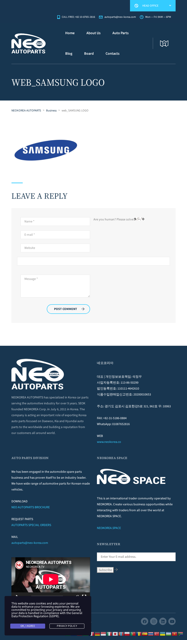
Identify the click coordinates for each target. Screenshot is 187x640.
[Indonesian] (103, 633)
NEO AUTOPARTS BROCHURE (30, 507)
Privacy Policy (67, 626)
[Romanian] (139, 633)
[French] (92, 633)
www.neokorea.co (109, 442)
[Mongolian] (121, 633)
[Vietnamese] (175, 633)
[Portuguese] (133, 633)
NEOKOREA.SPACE (109, 528)
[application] (50, 579)
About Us (93, 33)
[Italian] (109, 633)
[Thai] (151, 633)
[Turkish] (157, 633)
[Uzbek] (169, 633)
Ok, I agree (28, 626)
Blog (68, 53)
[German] (98, 633)
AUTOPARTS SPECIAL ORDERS (31, 525)
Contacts (112, 53)
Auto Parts (120, 33)
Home (70, 33)
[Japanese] (115, 633)
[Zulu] (181, 633)
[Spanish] (145, 633)
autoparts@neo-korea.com (29, 543)
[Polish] (127, 633)
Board (89, 53)
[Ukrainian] (163, 633)
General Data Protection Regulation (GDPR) (46, 615)
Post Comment (65, 309)
